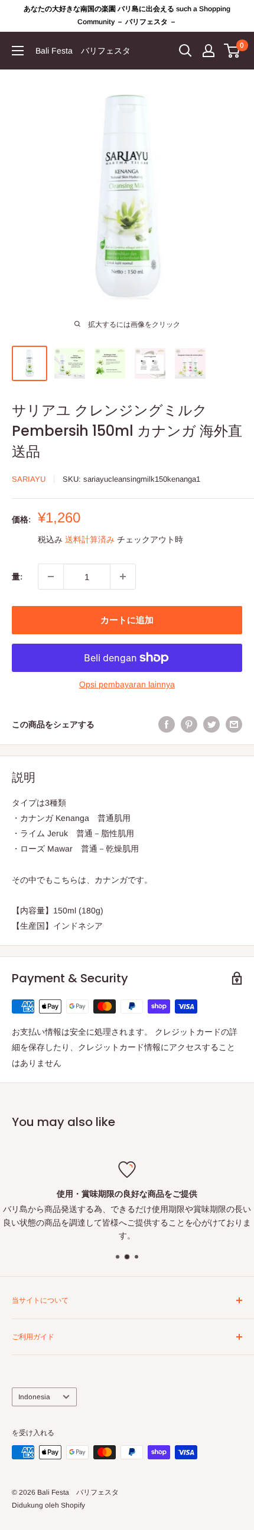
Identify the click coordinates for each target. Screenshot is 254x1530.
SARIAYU (28, 479)
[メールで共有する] (234, 724)
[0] (232, 51)
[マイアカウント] (208, 50)
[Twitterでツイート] (211, 724)
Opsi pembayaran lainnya (127, 684)
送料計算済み (90, 539)
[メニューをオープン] (18, 50)
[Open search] (185, 50)
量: (17, 576)
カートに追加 (127, 620)
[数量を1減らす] (50, 576)
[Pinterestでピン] (189, 724)
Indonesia (34, 1397)
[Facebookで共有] (166, 724)
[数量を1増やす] (122, 576)
